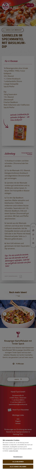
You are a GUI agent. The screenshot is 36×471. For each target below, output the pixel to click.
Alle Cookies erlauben (18, 466)
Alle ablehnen (18, 461)
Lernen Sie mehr (13, 451)
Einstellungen (18, 456)
